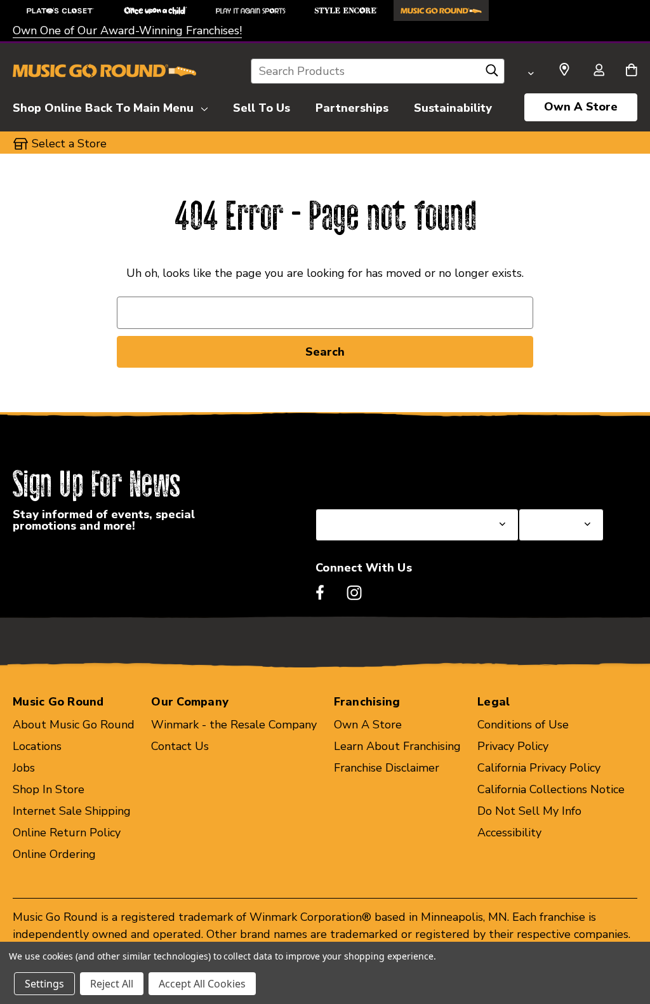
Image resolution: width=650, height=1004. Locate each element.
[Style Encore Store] (346, 10)
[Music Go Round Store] (441, 10)
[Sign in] (598, 71)
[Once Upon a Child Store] (155, 10)
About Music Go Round (74, 724)
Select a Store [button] (69, 143)
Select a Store (556, 478)
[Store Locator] (564, 69)
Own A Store (581, 106)
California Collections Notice (551, 789)
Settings (44, 984)
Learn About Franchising (397, 746)
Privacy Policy (512, 746)
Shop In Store (48, 789)
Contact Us (180, 746)
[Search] (492, 73)
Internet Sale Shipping (72, 811)
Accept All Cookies (202, 984)
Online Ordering (54, 854)
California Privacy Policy (538, 767)
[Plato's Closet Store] (60, 10)
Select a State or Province (383, 478)
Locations (37, 746)
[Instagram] (354, 592)
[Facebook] (320, 592)
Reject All (111, 984)
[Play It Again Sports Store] (250, 10)
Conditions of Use (523, 724)
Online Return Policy (67, 832)
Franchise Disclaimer (386, 767)
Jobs (24, 767)
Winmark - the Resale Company (234, 724)
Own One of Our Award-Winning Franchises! (127, 30)
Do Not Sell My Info (529, 811)
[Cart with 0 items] (631, 71)
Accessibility (509, 832)
